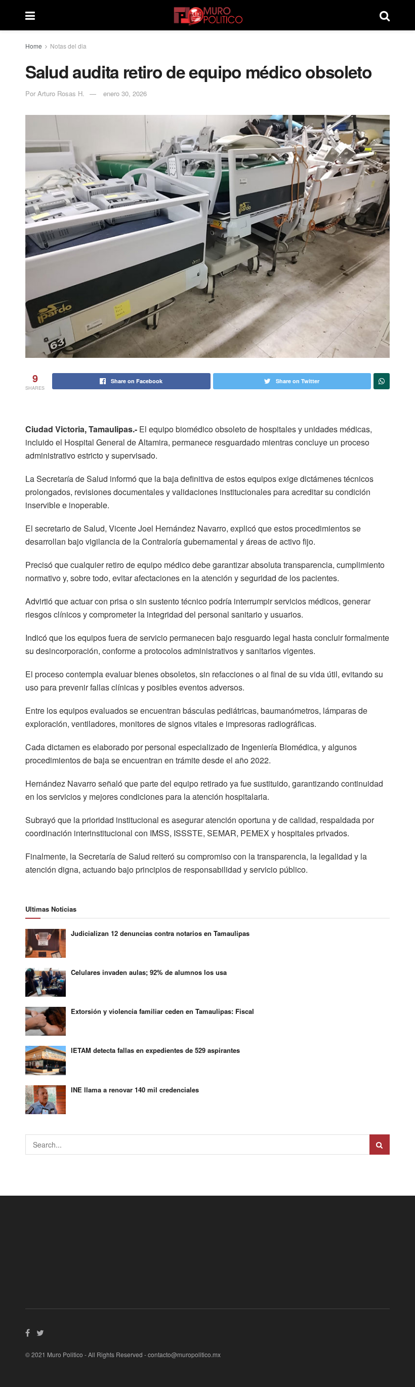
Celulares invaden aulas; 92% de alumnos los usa (149, 972)
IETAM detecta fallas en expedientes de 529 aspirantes (155, 1050)
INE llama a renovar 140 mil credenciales (135, 1089)
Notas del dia (68, 46)
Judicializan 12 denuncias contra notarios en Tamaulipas (160, 933)
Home (33, 46)
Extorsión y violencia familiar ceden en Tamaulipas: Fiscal (162, 1011)
